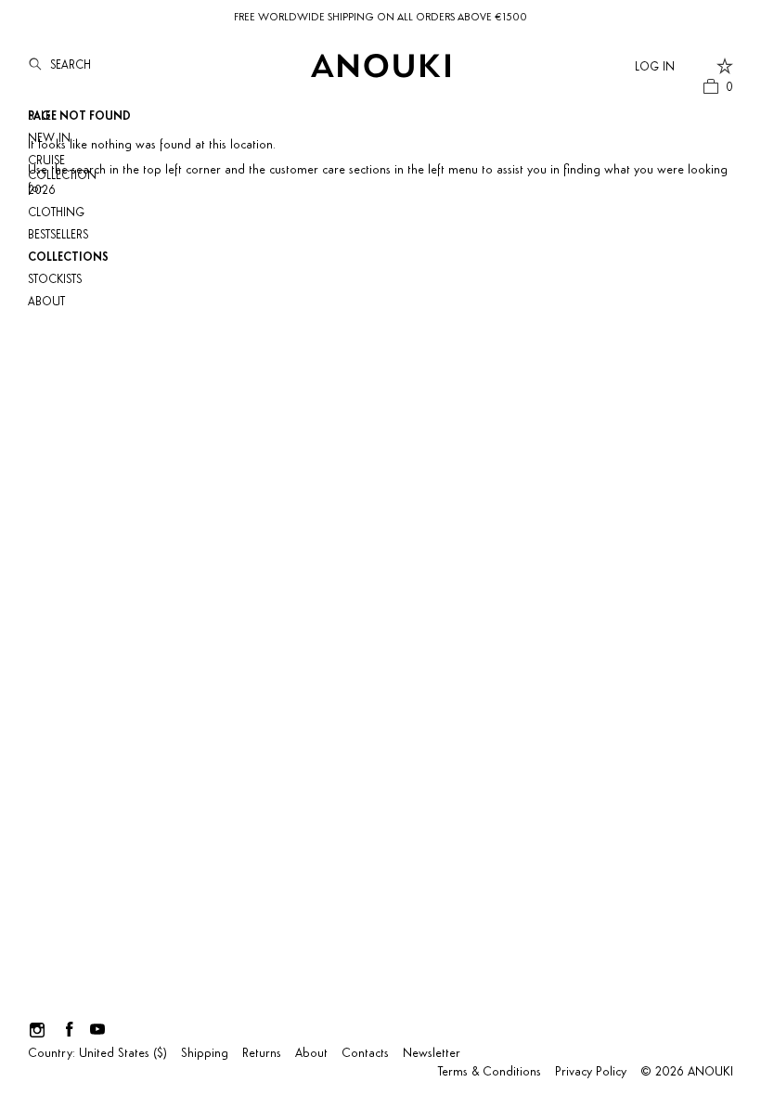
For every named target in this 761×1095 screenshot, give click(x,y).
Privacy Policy (590, 1072)
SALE (39, 116)
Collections (68, 257)
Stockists (55, 280)
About (46, 302)
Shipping (204, 1054)
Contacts (365, 1054)
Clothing (56, 213)
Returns (261, 1054)
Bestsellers (58, 235)
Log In (655, 67)
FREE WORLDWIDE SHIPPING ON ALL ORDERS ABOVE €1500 (380, 17)
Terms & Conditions (489, 1072)
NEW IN (49, 139)
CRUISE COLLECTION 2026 (62, 176)
